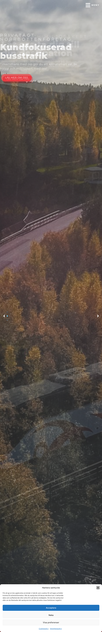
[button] (98, 587)
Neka (51, 615)
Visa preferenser (51, 622)
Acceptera (51, 608)
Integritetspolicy (56, 629)
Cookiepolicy (44, 629)
